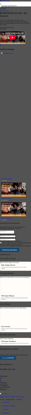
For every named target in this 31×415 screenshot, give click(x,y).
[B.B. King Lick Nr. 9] (13, 216)
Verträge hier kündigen (9, 406)
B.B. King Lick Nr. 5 (7, 179)
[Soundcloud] (3, 393)
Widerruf (5, 409)
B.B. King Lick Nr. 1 (7, 198)
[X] (1, 378)
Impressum (6, 413)
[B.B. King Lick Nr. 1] (13, 196)
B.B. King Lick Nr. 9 (7, 218)
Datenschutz (6, 402)
